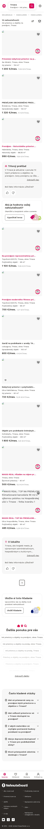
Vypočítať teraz (14, 217)
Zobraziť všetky (22, 676)
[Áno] (7, 192)
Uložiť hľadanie (14, 610)
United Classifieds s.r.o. (21, 826)
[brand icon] (4, 6)
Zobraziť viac (33, 180)
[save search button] (39, 21)
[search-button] (31, 5)
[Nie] (13, 192)
